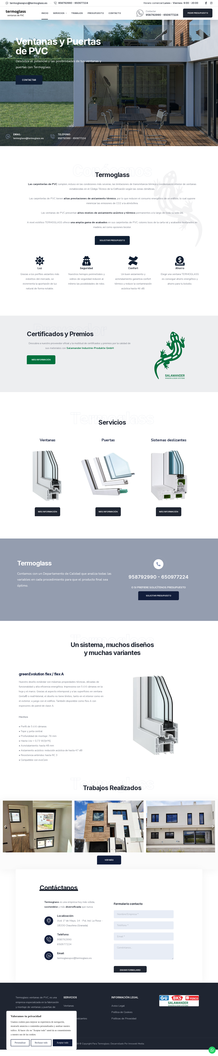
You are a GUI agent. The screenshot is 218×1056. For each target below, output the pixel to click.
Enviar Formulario (130, 970)
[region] (41, 1030)
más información (41, 359)
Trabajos (77, 13)
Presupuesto (96, 13)
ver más (109, 860)
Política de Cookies (121, 1012)
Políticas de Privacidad (123, 1018)
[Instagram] (211, 3)
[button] (5, 826)
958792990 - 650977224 (73, 3)
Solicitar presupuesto (112, 240)
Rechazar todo (41, 1043)
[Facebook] (206, 3)
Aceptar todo (62, 1043)
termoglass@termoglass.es (28, 138)
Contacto (115, 13)
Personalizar (20, 1043)
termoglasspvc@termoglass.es (28, 3)
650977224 (79, 138)
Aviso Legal (118, 1006)
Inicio (44, 13)
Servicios (58, 13)
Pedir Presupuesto (198, 13)
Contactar (29, 80)
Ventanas (69, 1006)
